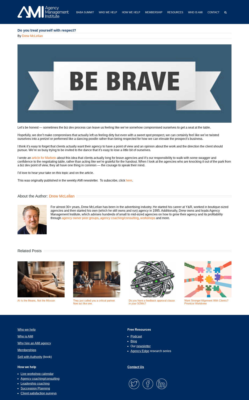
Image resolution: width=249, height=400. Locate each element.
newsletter (143, 346)
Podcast (136, 336)
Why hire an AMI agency (34, 343)
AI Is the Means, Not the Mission (36, 300)
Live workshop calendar (37, 373)
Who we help (27, 329)
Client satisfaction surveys (39, 393)
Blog (134, 341)
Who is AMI (25, 336)
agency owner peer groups (80, 218)
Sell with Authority (30, 357)
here (129, 180)
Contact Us (135, 367)
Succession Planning (35, 388)
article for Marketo (44, 157)
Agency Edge (140, 351)
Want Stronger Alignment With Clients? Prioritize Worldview (206, 302)
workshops (147, 218)
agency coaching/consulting (119, 218)
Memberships (27, 350)
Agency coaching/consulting (40, 378)
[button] (225, 12)
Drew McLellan (32, 36)
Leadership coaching (35, 383)
